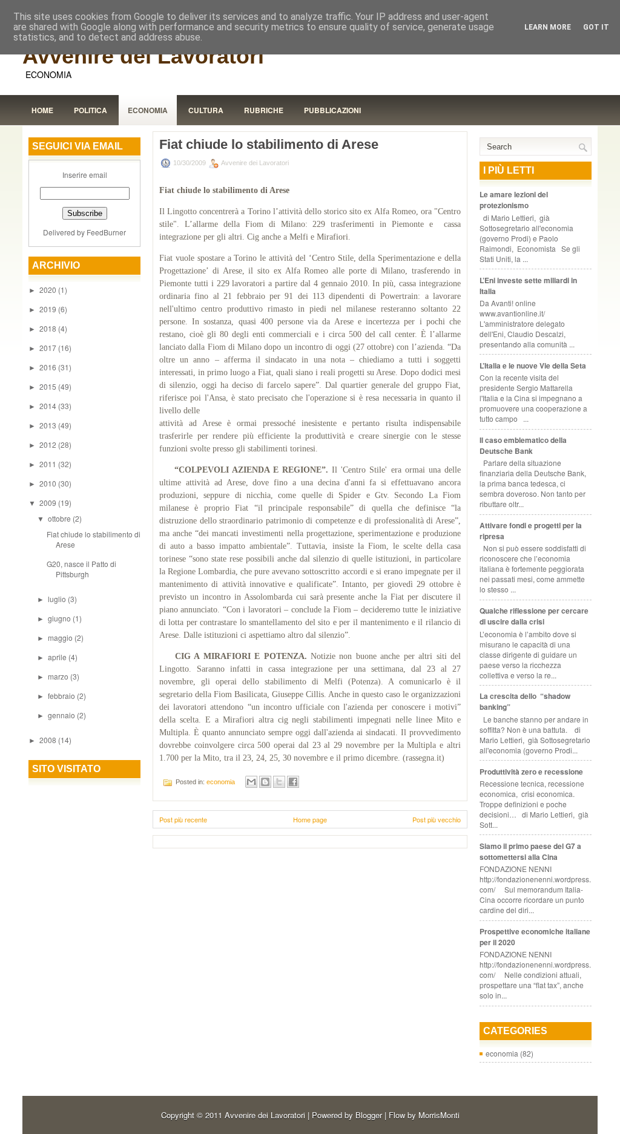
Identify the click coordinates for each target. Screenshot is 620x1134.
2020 (48, 289)
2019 (48, 309)
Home (42, 110)
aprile (58, 657)
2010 (48, 483)
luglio (58, 599)
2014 (48, 406)
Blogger (368, 1115)
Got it (596, 27)
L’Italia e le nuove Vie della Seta (533, 365)
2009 (48, 502)
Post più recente (183, 819)
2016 (48, 367)
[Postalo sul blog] (265, 782)
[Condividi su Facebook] (293, 782)
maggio (61, 637)
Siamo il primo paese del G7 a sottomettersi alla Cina (530, 851)
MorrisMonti (439, 1115)
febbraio (62, 695)
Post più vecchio (436, 819)
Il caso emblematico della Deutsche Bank (523, 445)
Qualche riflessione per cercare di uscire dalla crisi (534, 616)
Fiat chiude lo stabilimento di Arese (268, 144)
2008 (48, 740)
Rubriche (263, 110)
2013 (48, 425)
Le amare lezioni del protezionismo (514, 200)
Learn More (547, 27)
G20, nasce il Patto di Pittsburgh (81, 569)
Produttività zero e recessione (531, 771)
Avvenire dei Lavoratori (143, 56)
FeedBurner (106, 232)
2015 (48, 386)
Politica (90, 110)
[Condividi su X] (279, 782)
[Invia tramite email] (251, 782)
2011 (48, 464)
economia (220, 781)
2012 (48, 444)
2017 (48, 347)
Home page (310, 819)
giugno (60, 618)
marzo (59, 676)
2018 (48, 328)
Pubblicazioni (332, 110)
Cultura (205, 110)
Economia (148, 110)
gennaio (62, 715)
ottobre (60, 518)
